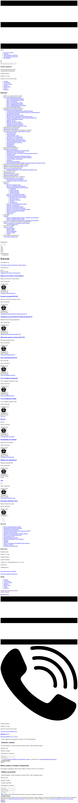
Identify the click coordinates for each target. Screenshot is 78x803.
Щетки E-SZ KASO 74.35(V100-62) (12, 276)
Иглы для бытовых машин (13, 107)
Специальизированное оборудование (16, 141)
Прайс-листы (7, 86)
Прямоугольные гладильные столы (16, 139)
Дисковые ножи (11, 154)
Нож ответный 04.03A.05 (9, 357)
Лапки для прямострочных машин (16, 219)
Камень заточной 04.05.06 (9, 296)
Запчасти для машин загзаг (14, 184)
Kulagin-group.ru (5, 594)
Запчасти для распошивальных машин (17, 204)
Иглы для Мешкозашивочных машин (16, 105)
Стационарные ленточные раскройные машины (19, 157)
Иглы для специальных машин (15, 102)
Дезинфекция (10, 145)
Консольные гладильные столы (15, 138)
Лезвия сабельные (14, 191)
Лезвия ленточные (14, 193)
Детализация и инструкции (11, 56)
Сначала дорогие (21, 265)
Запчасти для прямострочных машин (16, 195)
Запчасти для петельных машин (15, 206)
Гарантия (6, 53)
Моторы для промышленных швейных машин (16, 165)
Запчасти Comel (11, 232)
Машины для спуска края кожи (15, 123)
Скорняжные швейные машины (15, 124)
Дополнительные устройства (14, 142)
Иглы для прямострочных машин (15, 100)
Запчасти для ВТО (8, 227)
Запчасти (6, 85)
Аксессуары (10, 213)
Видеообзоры (7, 58)
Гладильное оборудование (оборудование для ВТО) (17, 131)
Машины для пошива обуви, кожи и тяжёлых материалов (22, 117)
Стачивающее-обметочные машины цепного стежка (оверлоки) (23, 112)
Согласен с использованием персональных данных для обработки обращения (23, 794)
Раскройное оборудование (10, 149)
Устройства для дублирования (14, 137)
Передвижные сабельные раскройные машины (19, 156)
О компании (7, 82)
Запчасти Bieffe (11, 228)
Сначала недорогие (12, 265)
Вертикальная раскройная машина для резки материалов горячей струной (26, 163)
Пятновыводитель (11, 146)
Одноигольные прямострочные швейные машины (20, 111)
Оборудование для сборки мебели (15, 152)
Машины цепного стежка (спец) (15, 115)
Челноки (12, 201)
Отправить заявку (6, 760)
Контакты (6, 89)
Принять (3, 801)
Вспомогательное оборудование (15, 179)
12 (1, 270)
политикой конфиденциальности (48, 759)
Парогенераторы (11, 134)
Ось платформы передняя (9, 378)
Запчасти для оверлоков (13, 205)
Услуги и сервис (8, 84)
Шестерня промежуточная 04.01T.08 (13, 337)
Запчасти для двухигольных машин (16, 208)
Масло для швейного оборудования (16, 186)
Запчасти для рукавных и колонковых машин (18, 209)
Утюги (8, 234)
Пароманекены (11, 143)
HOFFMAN (13, 189)
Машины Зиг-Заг (11, 120)
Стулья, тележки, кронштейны (15, 158)
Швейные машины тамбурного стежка (17, 126)
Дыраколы (9, 160)
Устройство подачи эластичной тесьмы (17, 180)
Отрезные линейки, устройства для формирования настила (22, 153)
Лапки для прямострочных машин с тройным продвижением (23, 220)
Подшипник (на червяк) (9, 439)
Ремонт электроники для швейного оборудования (17, 223)
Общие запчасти (11, 212)
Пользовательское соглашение (8, 571)
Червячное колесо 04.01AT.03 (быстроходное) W (16, 317)
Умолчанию (4, 265)
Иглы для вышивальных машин (15, 104)
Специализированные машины (15, 119)
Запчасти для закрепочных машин (15, 210)
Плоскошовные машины (13, 113)
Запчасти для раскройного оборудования (17, 187)
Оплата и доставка (8, 52)
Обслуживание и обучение (11, 55)
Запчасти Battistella (11, 231)
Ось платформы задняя (8, 398)
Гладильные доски (11, 132)
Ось (2, 480)
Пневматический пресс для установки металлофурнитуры (22, 169)
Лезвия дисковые (14, 190)
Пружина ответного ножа (9, 501)
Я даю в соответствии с (30, 759)
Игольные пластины (15, 199)
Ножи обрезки (13, 202)
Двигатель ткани (14, 198)
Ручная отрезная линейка (13, 161)
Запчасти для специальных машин (16, 194)
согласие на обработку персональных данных (18, 759)
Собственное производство (11, 236)
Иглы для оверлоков (12, 101)
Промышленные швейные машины (13, 109)
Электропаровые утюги (13, 135)
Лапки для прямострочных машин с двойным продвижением (23, 217)
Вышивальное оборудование (11, 128)
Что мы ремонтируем (12, 224)
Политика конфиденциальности (9, 574)
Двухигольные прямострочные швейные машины (20, 116)
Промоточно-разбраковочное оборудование (18, 150)
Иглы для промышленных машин (12, 97)
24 (2, 270)
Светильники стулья (9, 172)
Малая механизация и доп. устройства (14, 178)
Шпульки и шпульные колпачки (18, 197)
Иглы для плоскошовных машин (15, 98)
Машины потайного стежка (14, 122)
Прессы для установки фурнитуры (13, 168)
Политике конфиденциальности (16, 798)
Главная (6, 81)
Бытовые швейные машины (11, 175)
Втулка (3, 419)
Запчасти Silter (10, 230)
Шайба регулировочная (9, 460)
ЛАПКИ (6, 216)
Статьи (5, 88)
